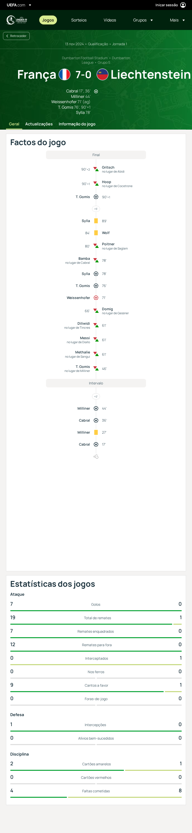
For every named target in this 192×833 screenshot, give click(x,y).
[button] (143, 20)
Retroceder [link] (18, 36)
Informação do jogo (77, 124)
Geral (14, 124)
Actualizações (39, 124)
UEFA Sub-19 (16, 20)
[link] (48, 20)
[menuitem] (50, 20)
